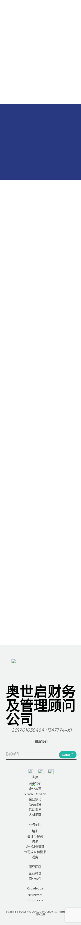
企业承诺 (35, 799)
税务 (35, 857)
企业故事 (35, 789)
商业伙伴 (35, 879)
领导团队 (35, 867)
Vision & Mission (35, 794)
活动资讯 (35, 810)
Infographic (35, 900)
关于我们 (35, 784)
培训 (35, 831)
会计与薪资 (35, 836)
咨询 (35, 841)
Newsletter (35, 895)
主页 (35, 777)
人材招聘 (35, 815)
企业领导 (35, 873)
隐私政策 (35, 804)
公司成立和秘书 (35, 852)
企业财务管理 (35, 847)
